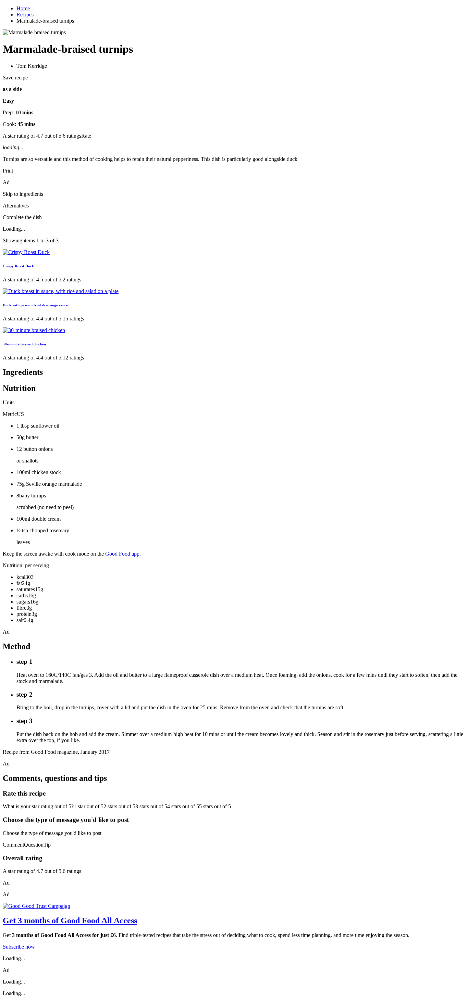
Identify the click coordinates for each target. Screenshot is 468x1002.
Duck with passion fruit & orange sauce (35, 305)
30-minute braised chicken (24, 344)
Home (23, 8)
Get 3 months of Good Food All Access (70, 920)
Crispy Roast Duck (18, 266)
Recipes (25, 14)
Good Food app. (123, 554)
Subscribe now (19, 947)
